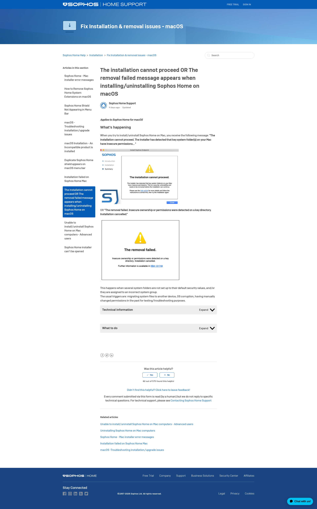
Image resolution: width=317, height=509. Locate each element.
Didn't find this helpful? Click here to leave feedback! (158, 390)
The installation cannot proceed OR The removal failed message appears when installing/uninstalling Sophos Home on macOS (78, 201)
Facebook (102, 355)
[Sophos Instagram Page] (70, 493)
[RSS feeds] (81, 493)
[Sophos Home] (80, 475)
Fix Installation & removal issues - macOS (131, 55)
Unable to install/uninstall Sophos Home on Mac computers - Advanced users (78, 230)
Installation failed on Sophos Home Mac (76, 179)
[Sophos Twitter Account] (86, 493)
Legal (221, 493)
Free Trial (233, 4)
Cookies (249, 493)
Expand (203, 310)
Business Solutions (202, 475)
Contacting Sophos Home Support (191, 400)
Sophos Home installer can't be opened (78, 249)
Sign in (247, 4)
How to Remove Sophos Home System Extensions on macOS (78, 92)
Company (165, 475)
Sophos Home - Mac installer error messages (79, 78)
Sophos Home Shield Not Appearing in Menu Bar (77, 109)
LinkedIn (111, 355)
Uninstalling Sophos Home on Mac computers (127, 430)
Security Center (228, 475)
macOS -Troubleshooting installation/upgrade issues (76, 128)
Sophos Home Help (74, 55)
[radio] (149, 375)
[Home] (105, 4)
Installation (96, 55)
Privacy (234, 493)
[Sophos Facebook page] (64, 493)
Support (181, 475)
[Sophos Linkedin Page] (75, 493)
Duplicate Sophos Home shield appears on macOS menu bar (78, 164)
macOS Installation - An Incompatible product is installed (78, 147)
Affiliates (249, 475)
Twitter (107, 355)
